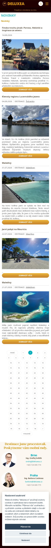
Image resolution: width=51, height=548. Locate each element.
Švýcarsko (30, 101)
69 (42, 418)
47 (26, 398)
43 (34, 393)
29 (42, 378)
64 (42, 413)
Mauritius (30, 234)
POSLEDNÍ (26, 434)
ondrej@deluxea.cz (34, 461)
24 (42, 373)
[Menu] (46, 3)
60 (11, 413)
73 (34, 424)
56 (18, 408)
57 (26, 408)
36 (18, 388)
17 (26, 368)
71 (18, 424)
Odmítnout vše (25, 533)
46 (18, 398)
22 (26, 373)
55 (11, 408)
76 (19, 429)
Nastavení (25, 540)
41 (18, 393)
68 (34, 418)
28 (34, 378)
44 (42, 393)
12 (26, 363)
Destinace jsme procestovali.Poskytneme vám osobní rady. (25, 446)
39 (42, 388)
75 (11, 429)
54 (42, 403)
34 (42, 383)
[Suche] (40, 3)
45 (11, 398)
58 (34, 408)
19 (42, 368)
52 (26, 403)
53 (34, 403)
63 (34, 413)
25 (11, 378)
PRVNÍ (12, 353)
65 (11, 418)
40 (11, 393)
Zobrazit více (25, 89)
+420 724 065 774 (34, 465)
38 (34, 388)
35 (11, 388)
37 (26, 388)
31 (18, 383)
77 (27, 429)
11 (18, 363)
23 (34, 373)
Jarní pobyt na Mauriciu (14, 229)
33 (34, 383)
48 (34, 398)
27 (26, 378)
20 (11, 373)
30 (11, 383)
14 (42, 363)
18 (34, 368)
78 (35, 429)
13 (34, 363)
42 (26, 393)
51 (18, 403)
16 (18, 368)
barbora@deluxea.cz (33, 481)
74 (42, 424)
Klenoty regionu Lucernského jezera (21, 96)
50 (11, 403)
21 (18, 373)
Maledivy (6, 163)
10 (11, 363)
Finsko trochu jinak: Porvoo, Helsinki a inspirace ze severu (22, 29)
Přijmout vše (26, 527)
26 (18, 378)
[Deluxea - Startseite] (13, 4)
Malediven (30, 167)
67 (26, 418)
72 (26, 424)
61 (18, 413)
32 (26, 383)
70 (11, 424)
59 (42, 408)
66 (18, 418)
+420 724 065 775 (34, 485)
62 (26, 413)
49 (42, 398)
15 (11, 368)
